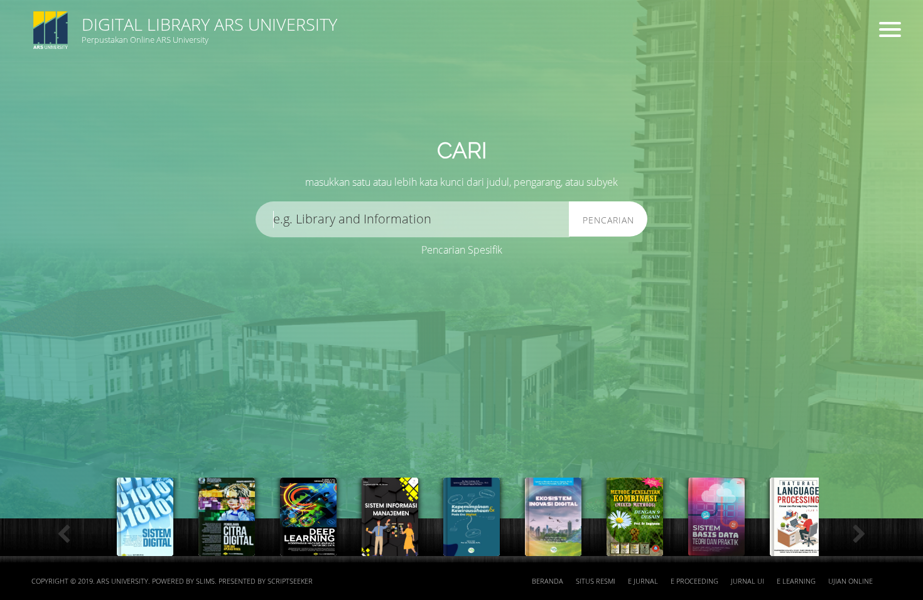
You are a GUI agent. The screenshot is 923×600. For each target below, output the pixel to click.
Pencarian (608, 220)
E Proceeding (694, 581)
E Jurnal (643, 581)
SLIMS (205, 581)
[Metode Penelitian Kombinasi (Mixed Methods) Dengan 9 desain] (390, 549)
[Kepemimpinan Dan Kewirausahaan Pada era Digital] (226, 549)
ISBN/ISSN (454, 100)
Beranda (547, 581)
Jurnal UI (747, 581)
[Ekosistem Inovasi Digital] (308, 549)
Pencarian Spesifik (461, 250)
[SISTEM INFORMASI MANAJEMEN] (145, 549)
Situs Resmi (595, 581)
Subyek (216, 100)
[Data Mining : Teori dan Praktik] (635, 549)
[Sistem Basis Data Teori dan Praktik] (471, 549)
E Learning (796, 581)
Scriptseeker (290, 581)
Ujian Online (850, 581)
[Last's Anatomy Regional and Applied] (798, 549)
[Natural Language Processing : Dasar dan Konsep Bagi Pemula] (553, 549)
